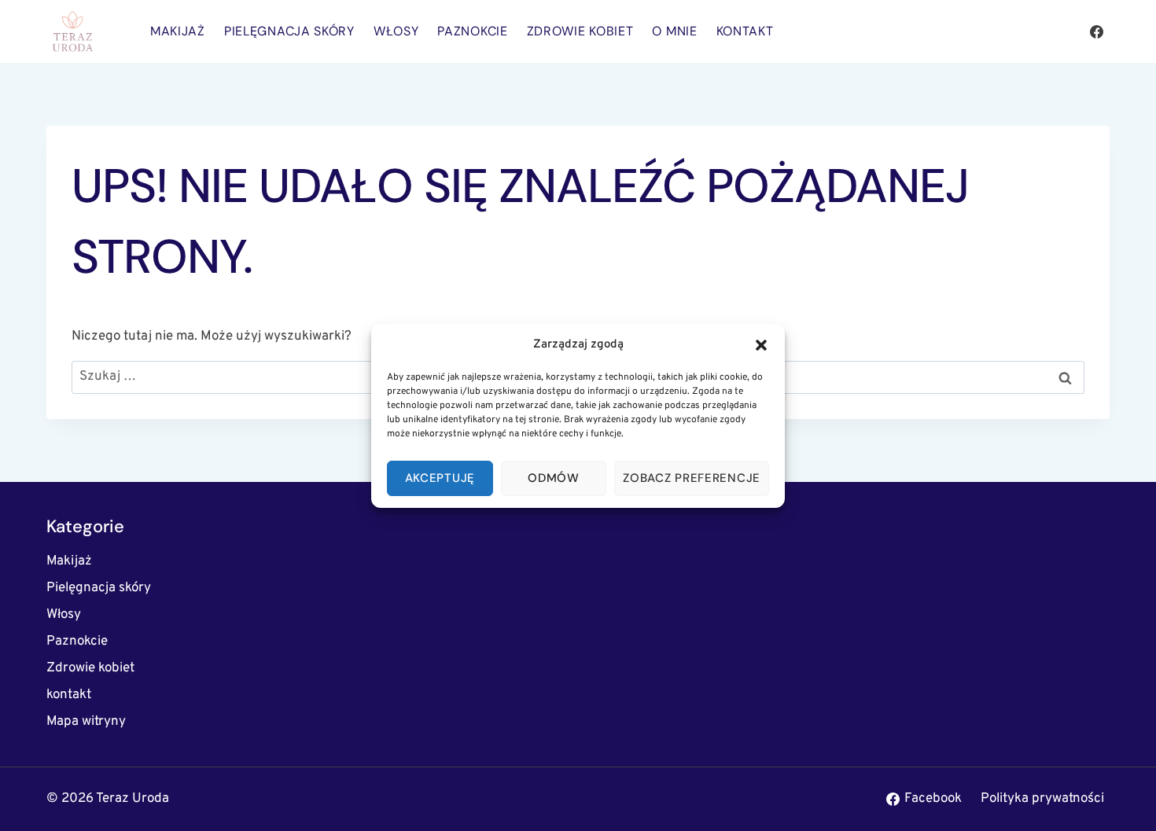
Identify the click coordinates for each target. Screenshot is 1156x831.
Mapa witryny (86, 721)
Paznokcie (472, 31)
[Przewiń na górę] (1116, 799)
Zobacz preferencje (691, 478)
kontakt (745, 31)
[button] (761, 345)
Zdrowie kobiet (580, 31)
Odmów (554, 478)
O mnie (674, 31)
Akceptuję (440, 478)
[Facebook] (1096, 31)
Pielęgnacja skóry (289, 31)
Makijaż (177, 31)
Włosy (396, 31)
